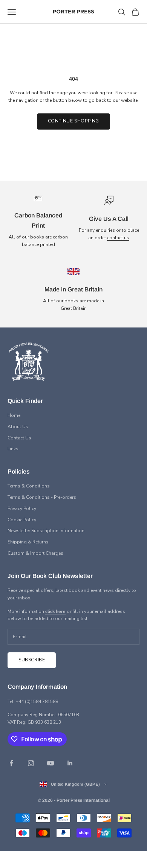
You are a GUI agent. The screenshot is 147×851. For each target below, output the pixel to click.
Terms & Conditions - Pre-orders (42, 497)
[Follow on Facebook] (11, 763)
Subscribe (31, 660)
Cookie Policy (22, 520)
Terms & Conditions (29, 486)
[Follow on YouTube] (50, 763)
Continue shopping (73, 121)
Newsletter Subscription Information (46, 531)
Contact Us (19, 438)
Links (13, 449)
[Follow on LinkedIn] (70, 763)
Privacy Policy (22, 508)
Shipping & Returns (28, 542)
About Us (18, 427)
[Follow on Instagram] (31, 763)
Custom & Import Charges (35, 553)
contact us (118, 238)
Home (14, 415)
